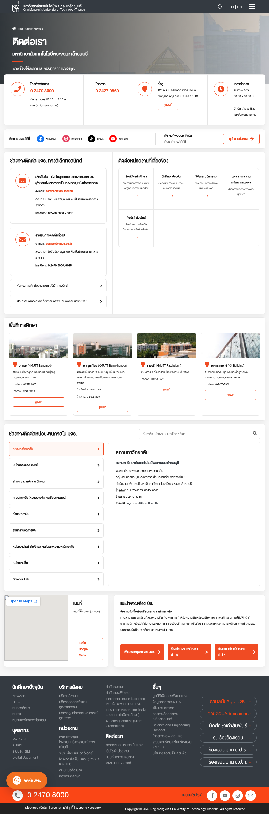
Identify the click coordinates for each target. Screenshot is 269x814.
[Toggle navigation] (252, 7)
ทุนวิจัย (17, 714)
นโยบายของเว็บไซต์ (36, 807)
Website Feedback (88, 807)
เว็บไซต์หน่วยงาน (117, 751)
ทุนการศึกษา (21, 708)
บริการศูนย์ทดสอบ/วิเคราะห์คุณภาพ (78, 715)
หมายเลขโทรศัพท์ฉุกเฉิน (29, 720)
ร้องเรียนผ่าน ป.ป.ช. (228, 750)
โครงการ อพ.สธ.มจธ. (168, 736)
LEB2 (16, 702)
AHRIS (17, 745)
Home (19, 29)
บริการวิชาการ (69, 696)
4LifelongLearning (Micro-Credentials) (125, 723)
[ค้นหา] (255, 434)
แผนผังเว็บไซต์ (192, 795)
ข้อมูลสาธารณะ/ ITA (167, 702)
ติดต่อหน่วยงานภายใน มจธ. (125, 745)
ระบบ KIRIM (21, 751)
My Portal (19, 739)
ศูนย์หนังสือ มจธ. (71, 770)
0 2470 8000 (48, 795)
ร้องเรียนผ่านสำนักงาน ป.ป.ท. (231, 652)
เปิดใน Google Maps (83, 649)
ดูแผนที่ (168, 104)
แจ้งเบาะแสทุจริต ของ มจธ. (139, 652)
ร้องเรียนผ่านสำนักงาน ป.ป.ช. (184, 652)
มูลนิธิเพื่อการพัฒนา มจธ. (171, 696)
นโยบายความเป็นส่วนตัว (169, 753)
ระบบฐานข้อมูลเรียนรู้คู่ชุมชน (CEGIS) (172, 744)
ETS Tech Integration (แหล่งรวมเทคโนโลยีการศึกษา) (126, 712)
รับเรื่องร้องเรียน (228, 738)
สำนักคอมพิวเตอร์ (118, 693)
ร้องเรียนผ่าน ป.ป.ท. (228, 762)
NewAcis (18, 696)
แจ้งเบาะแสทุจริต (163, 708)
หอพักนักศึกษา (69, 776)
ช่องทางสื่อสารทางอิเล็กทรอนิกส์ (165, 716)
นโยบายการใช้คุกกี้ (62, 807)
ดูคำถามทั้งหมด (238, 138)
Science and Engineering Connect (171, 727)
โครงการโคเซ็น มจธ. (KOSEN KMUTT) (79, 761)
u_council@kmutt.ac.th (142, 503)
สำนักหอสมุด (115, 687)
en (239, 7)
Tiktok (100, 139)
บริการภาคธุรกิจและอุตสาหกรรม (73, 704)
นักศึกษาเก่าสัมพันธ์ (228, 726)
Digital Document (25, 757)
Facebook (51, 139)
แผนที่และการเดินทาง (120, 757)
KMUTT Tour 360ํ (118, 763)
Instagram (76, 139)
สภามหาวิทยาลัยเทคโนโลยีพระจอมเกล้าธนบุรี (147, 463)
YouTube (123, 139)
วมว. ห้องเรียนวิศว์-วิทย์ (76, 753)
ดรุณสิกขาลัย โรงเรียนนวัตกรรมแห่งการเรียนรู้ (77, 742)
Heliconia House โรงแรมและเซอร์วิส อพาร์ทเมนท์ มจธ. (125, 701)
